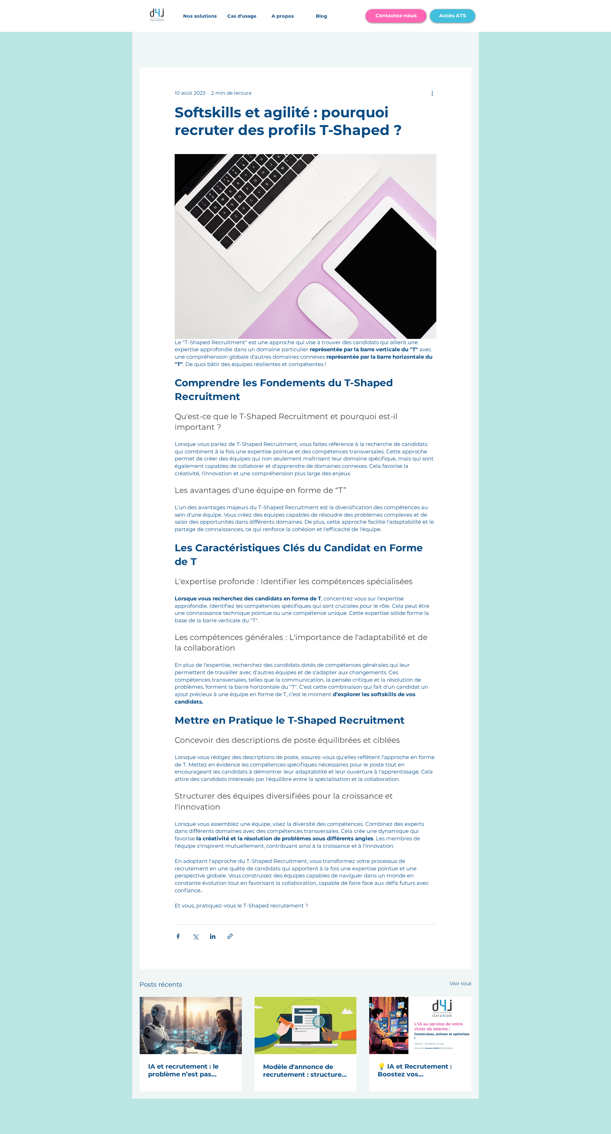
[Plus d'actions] (432, 93)
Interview (321, 45)
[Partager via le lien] (230, 936)
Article (247, 45)
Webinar (282, 45)
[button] (200, 16)
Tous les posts (159, 45)
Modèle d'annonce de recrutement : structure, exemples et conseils (303, 1071)
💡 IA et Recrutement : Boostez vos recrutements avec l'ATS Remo (418, 1070)
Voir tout (461, 983)
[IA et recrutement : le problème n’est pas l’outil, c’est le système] (191, 1025)
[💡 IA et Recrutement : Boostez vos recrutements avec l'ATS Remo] (420, 1025)
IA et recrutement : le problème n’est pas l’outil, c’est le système (185, 1070)
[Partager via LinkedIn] (212, 936)
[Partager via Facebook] (178, 936)
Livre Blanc (208, 45)
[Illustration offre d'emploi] (306, 1025)
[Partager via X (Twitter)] (195, 936)
